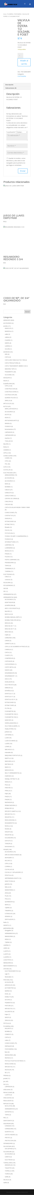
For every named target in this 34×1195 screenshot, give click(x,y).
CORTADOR (8, 661)
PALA (6, 785)
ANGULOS (8, 328)
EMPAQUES (8, 1046)
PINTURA (6, 980)
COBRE (7, 458)
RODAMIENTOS (10, 823)
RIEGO (7, 939)
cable (6, 334)
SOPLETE (8, 841)
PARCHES (8, 788)
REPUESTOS (8, 814)
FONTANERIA (17, 14)
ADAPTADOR (9, 602)
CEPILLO (7, 386)
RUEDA (7, 829)
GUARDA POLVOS (10, 398)
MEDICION (8, 770)
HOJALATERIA (9, 729)
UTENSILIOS (8, 913)
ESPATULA (8, 875)
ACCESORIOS (7, 323)
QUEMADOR (9, 902)
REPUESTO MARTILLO (12, 811)
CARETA (7, 1157)
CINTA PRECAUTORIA (11, 363)
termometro (8, 846)
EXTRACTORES (9, 705)
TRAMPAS (8, 910)
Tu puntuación (11, 132)
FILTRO (7, 708)
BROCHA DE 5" (9, 629)
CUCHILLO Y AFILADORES (13, 872)
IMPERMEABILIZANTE (12, 878)
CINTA (7, 357)
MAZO (7, 767)
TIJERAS (7, 907)
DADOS (7, 670)
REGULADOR (7, 1101)
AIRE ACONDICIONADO (12, 855)
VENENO (7, 916)
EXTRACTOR (8, 524)
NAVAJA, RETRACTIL (11, 779)
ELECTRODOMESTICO (12, 971)
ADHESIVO (6, 352)
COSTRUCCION (9, 395)
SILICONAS (8, 375)
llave (6, 1052)
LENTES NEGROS (10, 1135)
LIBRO (5, 948)
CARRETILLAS (9, 643)
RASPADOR (8, 802)
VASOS (7, 1017)
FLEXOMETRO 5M (10, 717)
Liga (6, 974)
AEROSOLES (8, 985)
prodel (5, 1078)
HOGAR (5, 849)
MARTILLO (8, 758)
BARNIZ (7, 991)
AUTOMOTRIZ (9, 988)
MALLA (7, 887)
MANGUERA (7, 963)
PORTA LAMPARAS (11, 559)
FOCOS (7, 530)
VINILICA (7, 1020)
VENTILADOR (9, 919)
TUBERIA (7, 571)
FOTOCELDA (9, 533)
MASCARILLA (9, 761)
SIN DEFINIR (7, 1146)
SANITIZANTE (7, 1120)
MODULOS (8, 551)
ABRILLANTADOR (10, 409)
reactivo (7, 438)
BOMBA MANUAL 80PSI (12, 617)
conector (7, 579)
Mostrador (8, 977)
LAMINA (7, 346)
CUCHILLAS (6, 470)
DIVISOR (7, 518)
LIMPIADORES (9, 435)
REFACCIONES (9, 1064)
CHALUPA (8, 501)
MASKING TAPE (10, 369)
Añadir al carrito (24, 62)
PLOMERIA (10, 14)
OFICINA (6, 969)
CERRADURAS (9, 1129)
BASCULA (8, 614)
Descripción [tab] (9, 85)
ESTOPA (7, 1000)
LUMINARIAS (9, 548)
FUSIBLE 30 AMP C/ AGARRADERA (15, 536)
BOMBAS (8, 487)
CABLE (7, 576)
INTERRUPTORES (10, 542)
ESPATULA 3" (9, 696)
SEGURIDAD (7, 1123)
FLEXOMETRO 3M (10, 714)
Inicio (4, 14)
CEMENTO (8, 1034)
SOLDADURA (9, 838)
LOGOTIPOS (7, 960)
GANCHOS (8, 720)
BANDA (7, 423)
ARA (6, 354)
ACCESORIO (8, 478)
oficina (7, 893)
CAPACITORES (9, 496)
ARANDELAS (9, 1165)
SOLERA (7, 349)
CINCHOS (8, 504)
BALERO (6, 444)
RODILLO (8, 826)
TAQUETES (8, 1168)
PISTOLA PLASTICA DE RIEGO (14, 1061)
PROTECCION (9, 1140)
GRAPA (7, 343)
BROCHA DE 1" (9, 626)
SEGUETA (8, 832)
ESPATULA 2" (9, 693)
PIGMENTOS (9, 1003)
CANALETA (8, 493)
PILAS (6, 896)
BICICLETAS (8, 1106)
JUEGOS (7, 732)
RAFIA (6, 905)
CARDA (7, 640)
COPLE (5, 467)
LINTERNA (8, 735)
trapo (6, 1014)
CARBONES (8, 638)
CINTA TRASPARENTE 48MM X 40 (15, 366)
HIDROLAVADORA (10, 723)
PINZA (7, 796)
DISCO (7, 679)
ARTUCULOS (7, 403)
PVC (6, 464)
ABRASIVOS (7, 320)
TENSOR (7, 843)
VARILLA (7, 400)
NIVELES (7, 782)
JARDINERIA (7, 928)
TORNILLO (8, 1171)
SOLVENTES (8, 1011)
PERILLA (7, 791)
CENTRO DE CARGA (11, 498)
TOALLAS (8, 441)
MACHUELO (8, 749)
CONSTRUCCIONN (10, 392)
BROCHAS (8, 632)
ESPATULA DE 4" (10, 699)
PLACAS (7, 557)
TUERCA (7, 1174)
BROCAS (7, 623)
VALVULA (6, 1180)
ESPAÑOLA (8, 691)
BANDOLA (8, 331)
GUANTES (8, 1132)
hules (5, 922)
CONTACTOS (9, 515)
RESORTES (8, 817)
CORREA (7, 866)
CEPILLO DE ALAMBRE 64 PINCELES (16, 646)
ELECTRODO (9, 1160)
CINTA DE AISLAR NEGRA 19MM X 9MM (17, 507)
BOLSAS (7, 860)
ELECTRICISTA (9, 685)
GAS (4, 588)
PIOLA (7, 899)
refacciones (6, 1089)
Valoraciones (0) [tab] (10, 88)
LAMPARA (8, 545)
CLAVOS (7, 655)
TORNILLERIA (7, 1163)
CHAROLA (8, 649)
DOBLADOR (8, 682)
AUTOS (5, 406)
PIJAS (6, 793)
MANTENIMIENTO (9, 966)
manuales (8, 752)
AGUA (5, 381)
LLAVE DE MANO (10, 741)
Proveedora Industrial (17, 1192)
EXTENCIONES (9, 521)
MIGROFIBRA (9, 890)
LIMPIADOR (8, 432)
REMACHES (8, 808)
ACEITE (7, 414)
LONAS (7, 746)
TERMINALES (9, 568)
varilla (6, 1177)
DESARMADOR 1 (10, 676)
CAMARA (6, 450)
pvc (4, 1081)
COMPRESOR (9, 658)
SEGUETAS (8, 835)
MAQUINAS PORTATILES (12, 755)
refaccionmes (7, 1098)
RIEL (4, 1118)
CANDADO (8, 1126)
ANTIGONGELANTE (11, 420)
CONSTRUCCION (10, 389)
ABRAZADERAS (9, 475)
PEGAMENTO (9, 372)
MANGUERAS (9, 936)
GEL (4, 591)
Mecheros (8, 1058)
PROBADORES (9, 562)
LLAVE (7, 738)
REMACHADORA (10, 805)
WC (6, 1072)
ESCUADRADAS (8, 585)
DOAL (6, 994)
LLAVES (7, 743)
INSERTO (6, 925)
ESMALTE (8, 997)
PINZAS (7, 554)
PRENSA (5, 1075)
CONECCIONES (8, 456)
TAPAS (7, 565)
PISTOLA (6, 1023)
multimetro (8, 776)
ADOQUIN (6, 378)
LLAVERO (6, 957)
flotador (7, 527)
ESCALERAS (7, 582)
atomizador (8, 857)
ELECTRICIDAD (8, 473)
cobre (6, 1040)
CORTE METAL (9, 667)
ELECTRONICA (7, 574)
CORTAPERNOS (10, 664)
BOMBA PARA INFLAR (12, 620)
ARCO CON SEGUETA (11, 608)
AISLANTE (8, 1028)
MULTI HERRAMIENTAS (12, 773)
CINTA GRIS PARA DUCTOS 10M (15, 360)
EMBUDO (8, 688)
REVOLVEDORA (9, 820)
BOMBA (7, 1031)
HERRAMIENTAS (8, 594)
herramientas (9, 429)
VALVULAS (8, 1070)
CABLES (7, 490)
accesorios (8, 982)
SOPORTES (8, 1112)
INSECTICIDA (9, 881)
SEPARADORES (8, 1143)
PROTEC (7, 1137)
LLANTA (5, 951)
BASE (6, 484)
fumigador (8, 930)
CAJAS (6, 635)
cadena (7, 337)
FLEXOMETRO (9, 711)
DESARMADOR (9, 673)
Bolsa (5, 447)
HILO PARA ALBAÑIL (11, 726)
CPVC (6, 461)
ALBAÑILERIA (7, 383)
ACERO (5, 326)
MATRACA (8, 764)
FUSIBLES (8, 426)
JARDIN (7, 884)
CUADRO (7, 340)
